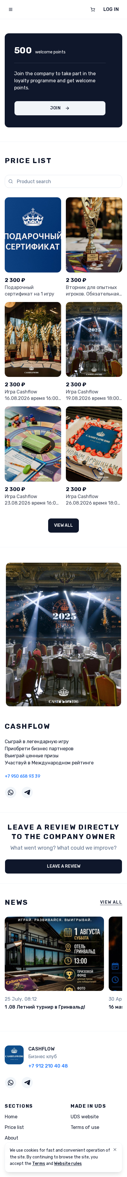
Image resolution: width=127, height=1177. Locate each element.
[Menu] (11, 9)
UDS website (85, 1116)
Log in (111, 9)
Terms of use (85, 1127)
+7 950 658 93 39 (22, 776)
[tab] (56, 702)
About (11, 1138)
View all (63, 525)
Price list (14, 1127)
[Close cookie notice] (114, 1149)
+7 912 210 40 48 (48, 1066)
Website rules (68, 1163)
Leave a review (63, 866)
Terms (38, 1163)
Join (55, 108)
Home (11, 1116)
